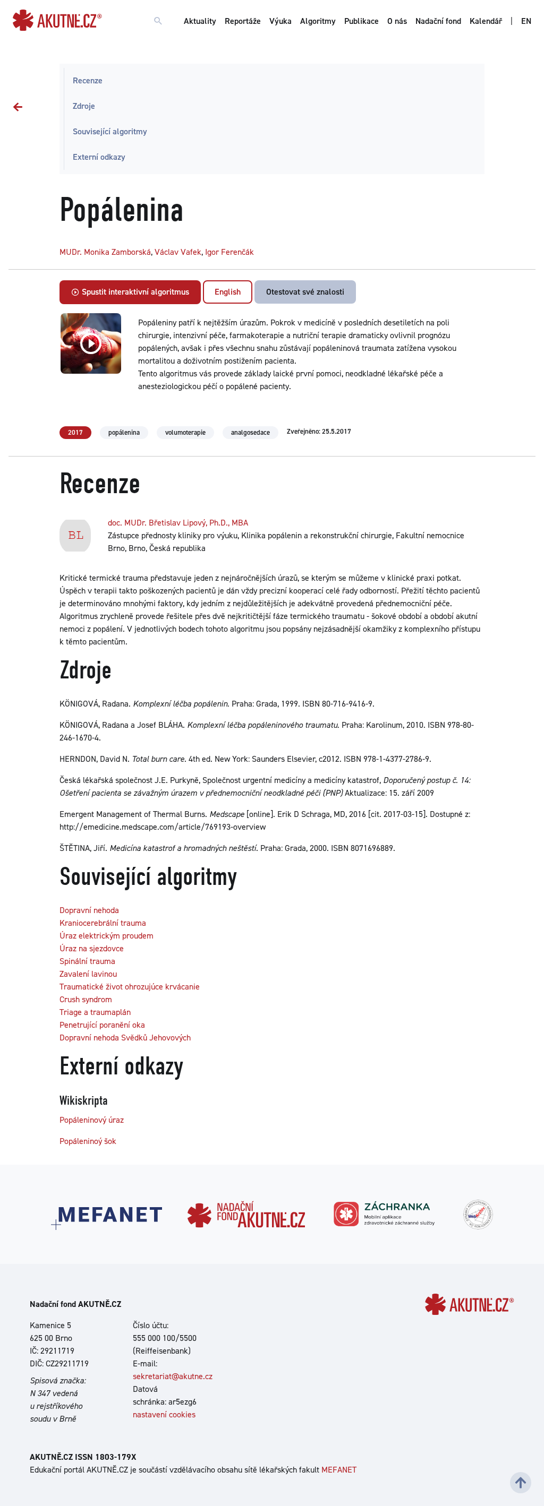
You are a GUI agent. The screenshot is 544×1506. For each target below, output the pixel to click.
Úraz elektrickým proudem (107, 935)
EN (526, 21)
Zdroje (84, 105)
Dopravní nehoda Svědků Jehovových (125, 1037)
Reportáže (243, 21)
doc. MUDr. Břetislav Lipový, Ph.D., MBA (178, 522)
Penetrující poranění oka (102, 1024)
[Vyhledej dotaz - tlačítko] (158, 21)
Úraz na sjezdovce (92, 948)
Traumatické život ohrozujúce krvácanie (130, 986)
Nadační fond (438, 21)
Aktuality (200, 21)
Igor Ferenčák (229, 251)
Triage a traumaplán (95, 1012)
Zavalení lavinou (88, 973)
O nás (397, 21)
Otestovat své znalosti (305, 291)
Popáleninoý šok (88, 1141)
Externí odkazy (99, 156)
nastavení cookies (164, 1414)
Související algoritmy (110, 131)
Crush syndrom (86, 999)
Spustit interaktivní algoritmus (134, 291)
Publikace (361, 21)
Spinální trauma (87, 961)
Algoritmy (318, 21)
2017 (75, 432)
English (228, 291)
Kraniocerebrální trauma (103, 922)
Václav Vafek (178, 251)
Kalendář (486, 21)
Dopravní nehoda (89, 910)
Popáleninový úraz (92, 1119)
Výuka (280, 21)
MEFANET (338, 1469)
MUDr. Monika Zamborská (105, 251)
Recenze (88, 80)
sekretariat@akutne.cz (172, 1376)
